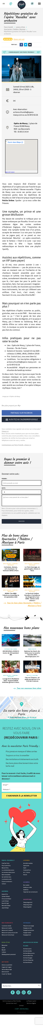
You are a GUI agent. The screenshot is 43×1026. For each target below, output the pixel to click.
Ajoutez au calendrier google (23, 419)
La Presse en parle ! (31, 1001)
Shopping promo (27, 904)
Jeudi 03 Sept (5, 908)
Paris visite (32, 649)
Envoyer (22, 521)
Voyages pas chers (10, 649)
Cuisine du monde (6, 926)
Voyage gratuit (27, 935)
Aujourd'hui (5, 894)
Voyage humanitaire (28, 930)
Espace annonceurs (7, 881)
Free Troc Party (5, 863)
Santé (3, 947)
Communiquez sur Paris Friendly (12, 1001)
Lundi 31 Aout (5, 901)
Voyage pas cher (27, 928)
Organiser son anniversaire (30, 892)
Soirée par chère (27, 887)
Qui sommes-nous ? (11, 1003)
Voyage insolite (27, 932)
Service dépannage (7, 969)
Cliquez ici (5, 431)
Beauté (3, 950)
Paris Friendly (8, 27)
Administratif (5, 971)
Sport (24, 868)
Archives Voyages (27, 958)
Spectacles (26, 865)
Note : (4, 488)
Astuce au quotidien (7, 965)
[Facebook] (21, 44)
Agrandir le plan (10, 172)
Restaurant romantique (8, 935)
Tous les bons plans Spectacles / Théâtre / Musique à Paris (24, 604)
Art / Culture (26, 872)
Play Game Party (6, 865)
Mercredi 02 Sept (6, 905)
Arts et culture (32, 675)
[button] (11, 3)
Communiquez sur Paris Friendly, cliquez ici (16, 445)
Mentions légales (31, 1003)
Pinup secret (21, 1012)
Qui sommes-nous (6, 877)
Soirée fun (25, 889)
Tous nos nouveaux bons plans (28, 688)
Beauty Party (5, 868)
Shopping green (27, 907)
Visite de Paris (27, 870)
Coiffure (4, 952)
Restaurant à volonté (7, 930)
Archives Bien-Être (28, 955)
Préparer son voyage (28, 926)
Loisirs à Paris (20, 27)
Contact (4, 884)
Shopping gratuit (27, 902)
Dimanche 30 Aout (6, 899)
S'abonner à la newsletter (21, 795)
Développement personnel (9, 954)
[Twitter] (25, 44)
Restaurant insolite (7, 928)
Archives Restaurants (29, 953)
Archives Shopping (28, 960)
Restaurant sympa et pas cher (10, 932)
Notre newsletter (6, 874)
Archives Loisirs (27, 949)
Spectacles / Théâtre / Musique (14, 29)
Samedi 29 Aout (6, 896)
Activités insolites (28, 863)
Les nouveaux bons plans (8, 872)
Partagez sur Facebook (21, 413)
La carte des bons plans (8, 870)
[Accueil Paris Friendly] (22, 4)
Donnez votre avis (19, 39)
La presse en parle (6, 879)
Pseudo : (4, 478)
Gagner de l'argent (6, 967)
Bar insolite (26, 885)
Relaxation (4, 945)
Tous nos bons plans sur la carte (23, 717)
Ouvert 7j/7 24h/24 (6, 974)
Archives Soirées (27, 951)
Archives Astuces (27, 962)
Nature (25, 874)
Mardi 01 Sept (5, 903)
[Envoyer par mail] (30, 44)
